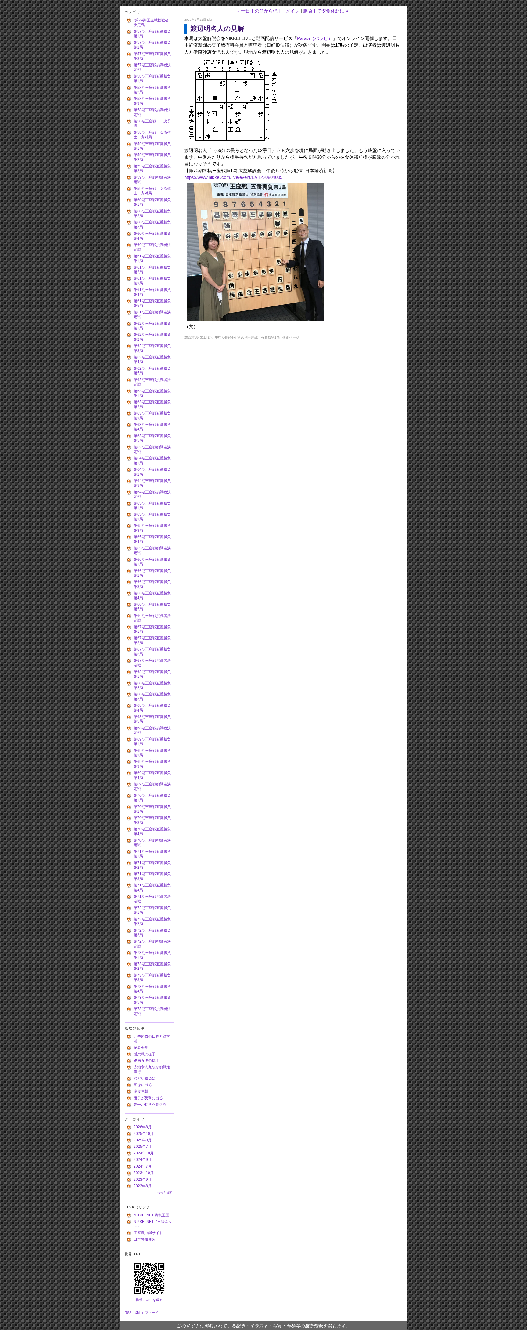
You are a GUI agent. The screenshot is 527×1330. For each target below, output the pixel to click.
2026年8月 (143, 1127)
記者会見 (141, 1048)
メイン (292, 11)
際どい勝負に (145, 1078)
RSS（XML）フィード (141, 1312)
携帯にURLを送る (149, 1300)
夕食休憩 (141, 1091)
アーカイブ (135, 1119)
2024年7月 (143, 1166)
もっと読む (165, 1192)
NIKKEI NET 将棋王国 (151, 1215)
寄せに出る (143, 1085)
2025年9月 (143, 1140)
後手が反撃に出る (148, 1098)
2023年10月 (144, 1173)
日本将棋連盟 (145, 1239)
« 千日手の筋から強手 (259, 11)
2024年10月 (144, 1153)
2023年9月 (143, 1179)
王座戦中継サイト (148, 1233)
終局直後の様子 (146, 1060)
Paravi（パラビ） (315, 38)
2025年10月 (144, 1134)
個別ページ (290, 337)
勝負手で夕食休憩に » (325, 11)
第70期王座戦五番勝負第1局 (258, 337)
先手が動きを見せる (150, 1104)
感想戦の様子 (145, 1054)
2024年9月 (143, 1160)
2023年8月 (143, 1186)
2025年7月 (143, 1146)
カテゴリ (133, 12)
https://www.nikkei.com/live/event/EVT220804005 (233, 177)
